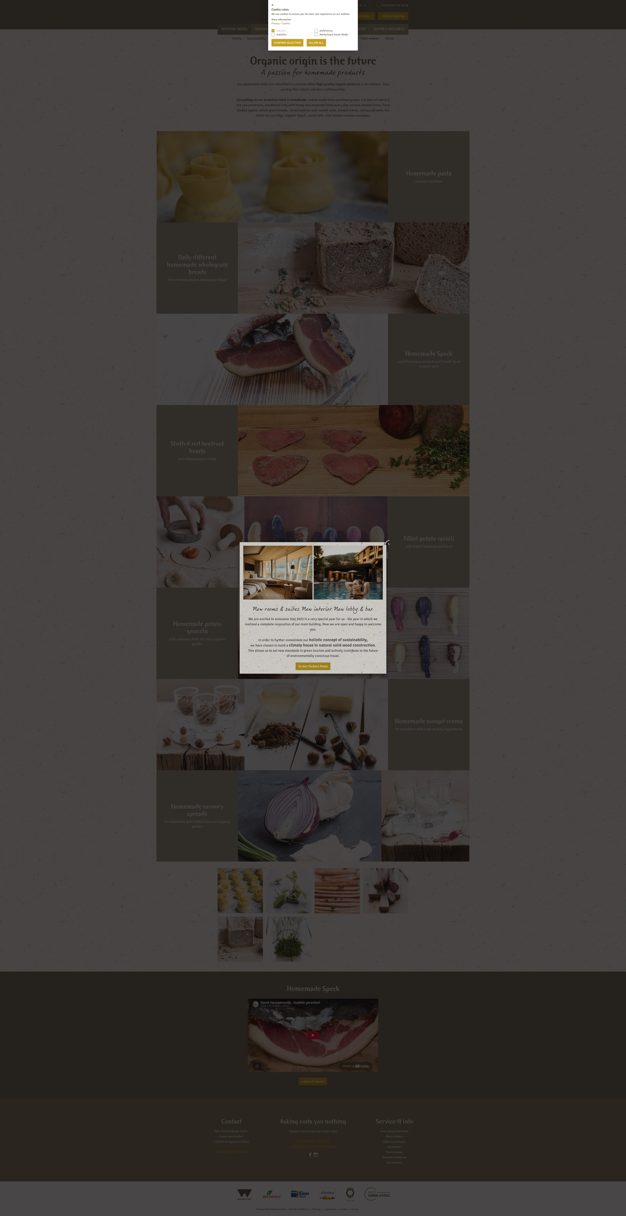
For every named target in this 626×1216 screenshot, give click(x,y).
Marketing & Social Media (334, 34)
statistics (281, 34)
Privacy (275, 23)
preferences (326, 30)
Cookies (286, 23)
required (281, 30)
